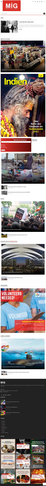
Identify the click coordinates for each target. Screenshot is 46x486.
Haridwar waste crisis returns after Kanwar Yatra (10, 181)
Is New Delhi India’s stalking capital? (26, 22)
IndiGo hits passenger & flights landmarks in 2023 (15, 277)
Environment (34, 140)
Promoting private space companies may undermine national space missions (18, 372)
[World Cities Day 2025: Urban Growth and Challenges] (8, 476)
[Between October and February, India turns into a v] (8, 461)
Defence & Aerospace (5, 336)
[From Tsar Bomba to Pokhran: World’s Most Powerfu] (38, 476)
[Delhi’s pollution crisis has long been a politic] (38, 446)
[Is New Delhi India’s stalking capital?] (10, 27)
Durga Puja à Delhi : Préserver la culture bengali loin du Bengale (11, 69)
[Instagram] (42, 2)
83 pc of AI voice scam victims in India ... (13, 401)
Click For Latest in (9, 241)
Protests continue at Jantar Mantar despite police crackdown (12, 229)
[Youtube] (37, 2)
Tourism (3, 424)
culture (3, 426)
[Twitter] (35, 2)
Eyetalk (2, 198)
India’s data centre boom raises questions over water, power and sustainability (19, 192)
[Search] (44, 13)
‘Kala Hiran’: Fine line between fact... (12, 407)
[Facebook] (33, 2)
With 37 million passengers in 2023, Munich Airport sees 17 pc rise (13, 272)
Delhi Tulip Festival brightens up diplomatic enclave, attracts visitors (17, 234)
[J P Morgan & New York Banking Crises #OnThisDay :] (23, 446)
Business (3, 421)
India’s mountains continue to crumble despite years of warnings (17, 186)
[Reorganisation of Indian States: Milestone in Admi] (23, 461)
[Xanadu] (12, 5)
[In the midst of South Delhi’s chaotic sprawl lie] (8, 446)
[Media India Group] (3, 382)
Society (3, 429)
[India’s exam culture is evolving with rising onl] (38, 461)
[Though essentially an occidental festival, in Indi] (23, 476)
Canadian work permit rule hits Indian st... (13, 412)
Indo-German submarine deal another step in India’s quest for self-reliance (14, 366)
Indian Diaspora (5, 432)
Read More (20, 29)
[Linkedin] (39, 2)
